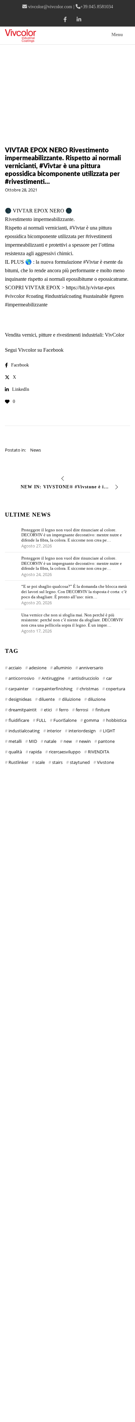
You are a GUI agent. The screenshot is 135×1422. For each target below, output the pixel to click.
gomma (91, 720)
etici (48, 710)
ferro (63, 710)
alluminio (63, 668)
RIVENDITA (98, 752)
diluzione (97, 699)
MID (33, 741)
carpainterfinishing (54, 689)
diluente (47, 699)
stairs (57, 762)
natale (50, 741)
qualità (15, 752)
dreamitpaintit (23, 710)
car (109, 678)
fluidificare (19, 720)
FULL (41, 720)
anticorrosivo (21, 678)
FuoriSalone (65, 720)
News (35, 450)
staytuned (80, 762)
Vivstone (105, 762)
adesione (38, 668)
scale (40, 762)
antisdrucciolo (85, 678)
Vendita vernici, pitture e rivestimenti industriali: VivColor (64, 335)
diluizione (71, 699)
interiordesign (82, 731)
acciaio (15, 668)
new (68, 741)
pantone (106, 741)
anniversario (91, 668)
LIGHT (109, 731)
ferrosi (82, 710)
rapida (35, 752)
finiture (102, 710)
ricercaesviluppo (65, 752)
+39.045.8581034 (96, 6)
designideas (20, 699)
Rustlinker (18, 762)
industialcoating (24, 731)
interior (54, 731)
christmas (89, 689)
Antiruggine (53, 678)
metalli (15, 741)
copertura (115, 689)
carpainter (19, 689)
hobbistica (116, 720)
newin (85, 741)
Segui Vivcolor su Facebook (34, 350)
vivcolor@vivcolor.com (50, 6)
